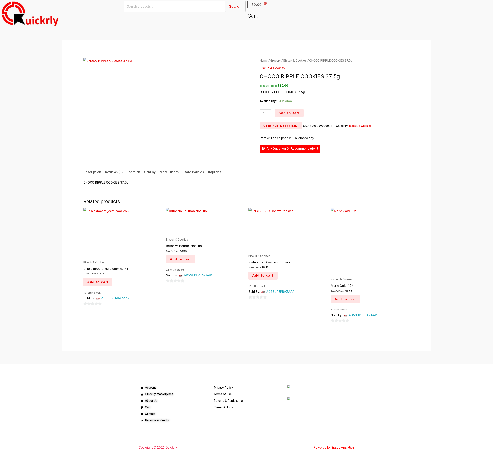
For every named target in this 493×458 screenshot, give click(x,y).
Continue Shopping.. (280, 125)
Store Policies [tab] (193, 172)
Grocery (275, 60)
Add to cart (289, 113)
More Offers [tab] (169, 172)
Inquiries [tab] (214, 172)
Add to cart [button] (98, 282)
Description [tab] (92, 172)
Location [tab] (133, 172)
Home (264, 60)
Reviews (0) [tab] (114, 172)
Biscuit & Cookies (295, 60)
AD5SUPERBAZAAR (115, 298)
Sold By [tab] (150, 172)
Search (235, 6)
